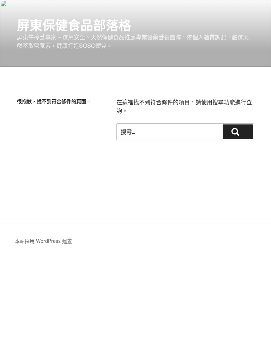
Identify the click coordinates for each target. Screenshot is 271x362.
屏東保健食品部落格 (74, 25)
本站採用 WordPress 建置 (43, 240)
